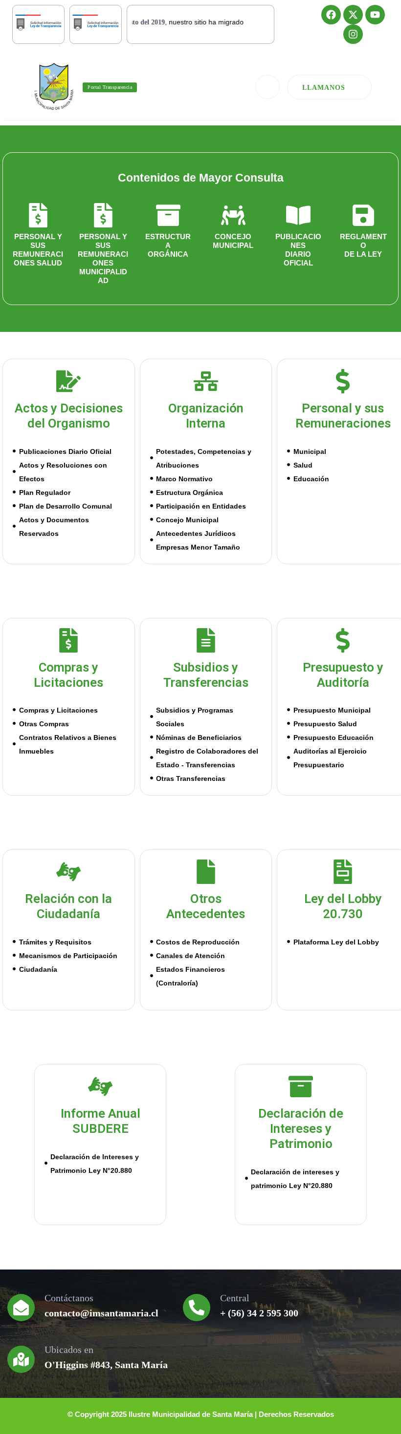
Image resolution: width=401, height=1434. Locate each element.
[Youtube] (375, 14)
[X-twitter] (353, 14)
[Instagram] (353, 34)
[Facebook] (331, 14)
